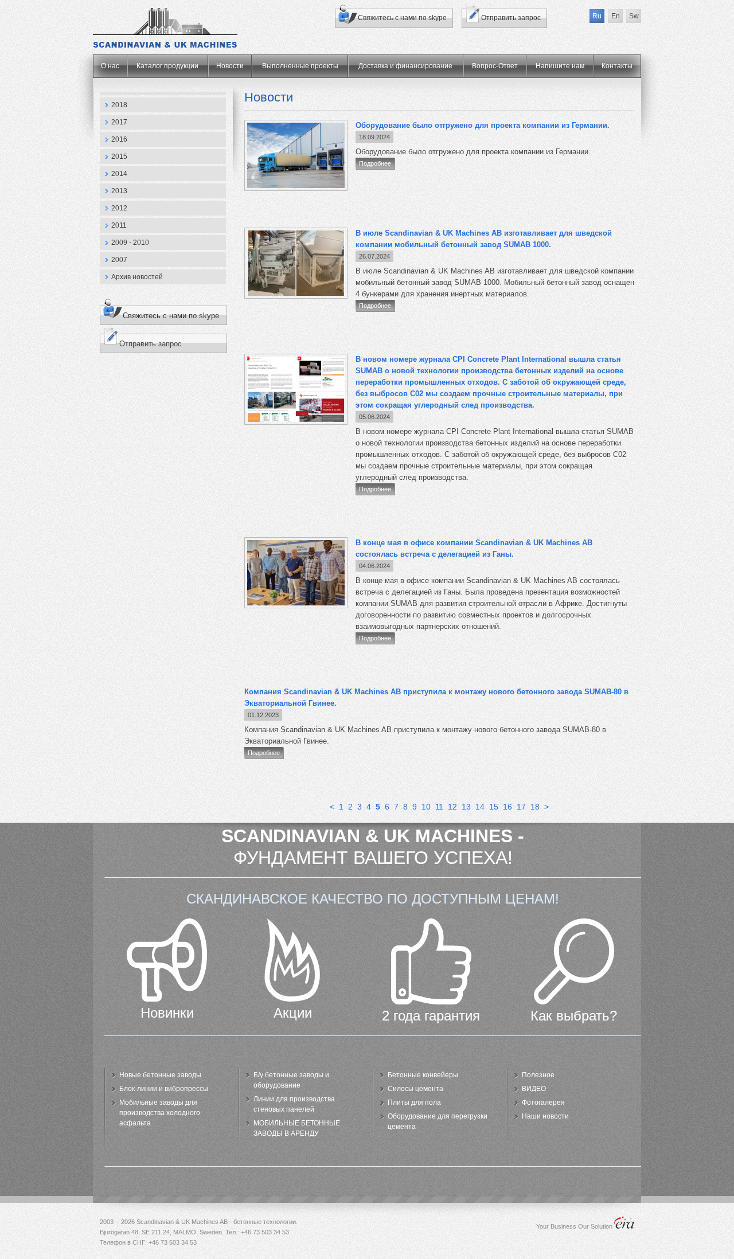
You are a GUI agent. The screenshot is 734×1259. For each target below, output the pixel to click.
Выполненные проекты (300, 66)
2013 (119, 191)
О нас (110, 66)
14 (480, 806)
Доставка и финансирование (405, 66)
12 (452, 806)
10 (426, 806)
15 (493, 806)
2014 (119, 174)
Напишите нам (560, 66)
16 (507, 806)
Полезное (538, 1075)
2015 (119, 157)
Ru (597, 16)
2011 (119, 225)
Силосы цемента (415, 1089)
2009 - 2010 (130, 242)
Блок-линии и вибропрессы (163, 1089)
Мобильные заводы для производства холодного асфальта (159, 1112)
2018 (119, 105)
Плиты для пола (414, 1102)
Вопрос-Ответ (495, 66)
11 (439, 806)
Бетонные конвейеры (423, 1075)
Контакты (617, 66)
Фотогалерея (543, 1102)
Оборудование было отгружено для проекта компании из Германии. (483, 125)
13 (466, 806)
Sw (634, 16)
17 (521, 806)
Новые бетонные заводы (160, 1075)
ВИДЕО (534, 1089)
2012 (119, 208)
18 (535, 806)
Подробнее (375, 163)
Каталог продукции (167, 66)
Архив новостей (137, 277)
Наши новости (545, 1116)
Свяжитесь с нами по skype (402, 18)
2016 (119, 139)
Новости (230, 66)
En (615, 16)
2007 (119, 260)
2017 (119, 122)
